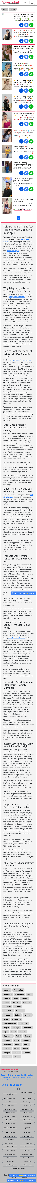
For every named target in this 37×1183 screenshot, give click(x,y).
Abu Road (19, 1011)
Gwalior (27, 1053)
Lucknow (7, 1040)
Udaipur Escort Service (19, 1168)
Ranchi (17, 1044)
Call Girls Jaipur (27, 1102)
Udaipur (7, 1053)
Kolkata (7, 998)
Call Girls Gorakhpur (27, 1136)
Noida (6, 1019)
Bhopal (17, 1057)
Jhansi (13, 1032)
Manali (24, 998)
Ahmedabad (18, 990)
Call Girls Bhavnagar (27, 1143)
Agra (5, 1032)
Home (5, 9)
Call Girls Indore (27, 1120)
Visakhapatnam (10, 1023)
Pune (29, 994)
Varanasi (26, 1040)
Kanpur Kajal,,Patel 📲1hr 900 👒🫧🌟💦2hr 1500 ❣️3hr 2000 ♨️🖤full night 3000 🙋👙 (23, 115)
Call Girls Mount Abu (9, 1116)
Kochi (26, 1044)
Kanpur (12, 9)
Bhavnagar (8, 1036)
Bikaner (17, 1007)
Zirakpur (7, 1048)
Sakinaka (7, 1057)
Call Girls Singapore (10, 1120)
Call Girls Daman (27, 1147)
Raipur (6, 1028)
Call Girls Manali (10, 1105)
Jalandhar (27, 1002)
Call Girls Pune (27, 1098)
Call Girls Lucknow (10, 1150)
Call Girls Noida (27, 1123)
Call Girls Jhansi (27, 1140)
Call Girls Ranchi (10, 1158)
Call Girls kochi (27, 1158)
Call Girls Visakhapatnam (27, 1128)
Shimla (6, 1002)
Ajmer (16, 1040)
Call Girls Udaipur (27, 1165)
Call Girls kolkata (9, 1102)
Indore (17, 1015)
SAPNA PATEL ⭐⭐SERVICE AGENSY (22, 1180)
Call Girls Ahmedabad (27, 1092)
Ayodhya (16, 1028)
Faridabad (23, 1023)
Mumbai (7, 990)
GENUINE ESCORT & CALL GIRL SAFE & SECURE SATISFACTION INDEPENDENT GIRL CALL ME (23, 16)
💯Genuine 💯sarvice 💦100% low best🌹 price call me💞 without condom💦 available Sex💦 (24, 133)
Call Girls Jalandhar (27, 1109)
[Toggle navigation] (32, 3)
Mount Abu (8, 1011)
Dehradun (7, 1044)
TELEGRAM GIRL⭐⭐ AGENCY (24, 593)
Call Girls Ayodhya (10, 1136)
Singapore (7, 1015)
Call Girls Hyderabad (9, 1098)
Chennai (17, 1053)
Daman (27, 1036)
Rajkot (18, 1036)
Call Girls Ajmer (27, 1150)
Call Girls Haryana (10, 1109)
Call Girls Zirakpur (10, 1161)
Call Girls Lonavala (10, 1113)
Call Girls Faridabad (10, 1132)
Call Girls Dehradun (27, 1154)
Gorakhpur (27, 1028)
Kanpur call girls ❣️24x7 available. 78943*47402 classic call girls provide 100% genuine (23, 149)
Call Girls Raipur (27, 1132)
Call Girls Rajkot (10, 1147)
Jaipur (15, 998)
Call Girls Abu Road (27, 1116)
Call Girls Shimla (27, 1105)
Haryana (16, 1002)
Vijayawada (16, 1019)
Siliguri (25, 1048)
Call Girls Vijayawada (9, 1127)
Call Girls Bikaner (27, 1113)
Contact (28, 209)
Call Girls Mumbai (10, 1095)
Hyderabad (19, 994)
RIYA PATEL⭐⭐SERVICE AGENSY (23, 1176)
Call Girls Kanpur (9, 1143)
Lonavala (7, 1007)
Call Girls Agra (10, 1140)
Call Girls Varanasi (10, 1154)
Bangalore (8, 994)
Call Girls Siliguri (10, 1165)
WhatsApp (19, 209)
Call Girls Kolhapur (10, 1123)
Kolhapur (27, 1015)
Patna (16, 1048)
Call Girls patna (27, 1161)
